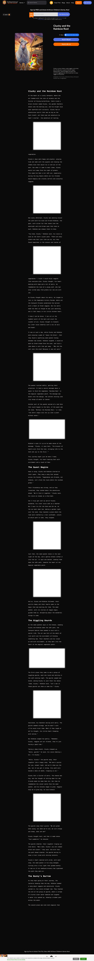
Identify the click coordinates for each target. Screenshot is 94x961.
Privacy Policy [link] (41, 19)
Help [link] (72, 3)
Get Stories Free (64, 14)
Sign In (78, 2)
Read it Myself (66, 39)
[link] (10, 2)
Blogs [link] (63, 3)
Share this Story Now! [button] (72, 35)
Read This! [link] (57, 3)
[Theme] (51, 2)
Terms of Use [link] (61, 18)
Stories (21, 3)
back (6, 14)
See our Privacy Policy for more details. (16, 959)
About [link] (68, 3)
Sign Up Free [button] (87, 2)
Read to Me (65, 44)
